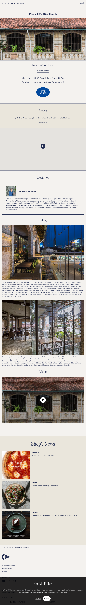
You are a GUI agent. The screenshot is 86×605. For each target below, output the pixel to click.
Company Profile (8, 565)
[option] (43, 39)
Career (4, 571)
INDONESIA (20, 3)
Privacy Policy (62, 592)
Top (3, 547)
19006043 (44, 70)
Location (10, 547)
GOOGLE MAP (43, 123)
